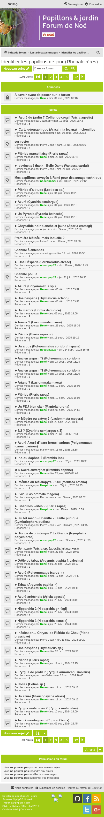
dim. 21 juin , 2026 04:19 (71, 168)
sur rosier (22, 141)
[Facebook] (87, 798)
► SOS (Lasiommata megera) (37, 494)
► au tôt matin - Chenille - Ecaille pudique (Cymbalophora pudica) (46, 520)
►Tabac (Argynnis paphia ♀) (36, 584)
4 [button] (61, 77)
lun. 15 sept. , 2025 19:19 (64, 337)
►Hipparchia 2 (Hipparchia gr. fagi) (41, 609)
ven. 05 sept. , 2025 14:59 (65, 409)
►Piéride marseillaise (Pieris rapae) (41, 153)
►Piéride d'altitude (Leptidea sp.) (39, 190)
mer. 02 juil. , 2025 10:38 (73, 461)
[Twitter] (87, 809)
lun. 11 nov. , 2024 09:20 (71, 639)
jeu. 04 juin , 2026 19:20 (63, 193)
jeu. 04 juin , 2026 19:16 (63, 205)
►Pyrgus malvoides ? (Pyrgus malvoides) (46, 708)
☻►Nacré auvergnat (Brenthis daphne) (44, 470)
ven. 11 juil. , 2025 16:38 (64, 449)
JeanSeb (45, 120)
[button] (38, 77)
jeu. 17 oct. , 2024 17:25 (64, 663)
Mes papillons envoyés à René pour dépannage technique (58, 177)
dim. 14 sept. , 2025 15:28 (65, 361)
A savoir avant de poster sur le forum (42, 95)
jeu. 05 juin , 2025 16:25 (68, 485)
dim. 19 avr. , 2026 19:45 (73, 265)
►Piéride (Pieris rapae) (32, 394)
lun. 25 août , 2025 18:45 (64, 421)
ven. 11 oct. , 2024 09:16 (64, 687)
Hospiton (46, 485)
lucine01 (45, 241)
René (43, 156)
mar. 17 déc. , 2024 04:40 (64, 575)
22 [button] (76, 77)
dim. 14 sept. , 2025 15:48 (74, 349)
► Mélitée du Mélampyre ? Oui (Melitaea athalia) (51, 482)
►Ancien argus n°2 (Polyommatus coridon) (47, 358)
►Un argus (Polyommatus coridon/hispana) (47, 346)
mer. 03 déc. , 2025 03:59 (64, 289)
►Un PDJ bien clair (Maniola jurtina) (42, 406)
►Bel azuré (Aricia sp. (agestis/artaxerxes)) (47, 548)
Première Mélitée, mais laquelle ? (40, 238)
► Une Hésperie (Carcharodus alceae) (43, 262)
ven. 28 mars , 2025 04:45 (72, 525)
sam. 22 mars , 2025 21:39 (74, 540)
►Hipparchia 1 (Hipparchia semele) (41, 621)
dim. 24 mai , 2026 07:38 (67, 229)
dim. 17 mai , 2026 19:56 (71, 253)
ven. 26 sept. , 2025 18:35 (65, 325)
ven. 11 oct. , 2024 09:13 (64, 699)
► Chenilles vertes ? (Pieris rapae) (40, 506)
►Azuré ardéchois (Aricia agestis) (40, 596)
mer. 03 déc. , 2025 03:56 (64, 301)
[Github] (77, 798)
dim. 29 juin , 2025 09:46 (64, 473)
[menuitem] (13, 4)
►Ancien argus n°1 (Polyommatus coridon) (47, 370)
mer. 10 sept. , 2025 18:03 (65, 397)
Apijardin (45, 229)
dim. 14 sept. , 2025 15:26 (65, 373)
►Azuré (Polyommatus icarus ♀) (39, 572)
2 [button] (51, 77)
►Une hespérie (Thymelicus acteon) (41, 298)
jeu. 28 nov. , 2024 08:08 (64, 599)
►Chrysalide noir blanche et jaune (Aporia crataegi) (53, 226)
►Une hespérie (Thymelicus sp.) (39, 648)
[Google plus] (96, 809)
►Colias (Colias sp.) (30, 684)
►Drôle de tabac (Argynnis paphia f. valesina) (49, 560)
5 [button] (66, 77)
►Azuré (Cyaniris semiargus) (36, 202)
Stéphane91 (47, 132)
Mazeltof (28, 806)
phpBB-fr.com (22, 802)
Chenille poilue (26, 274)
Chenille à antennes (29, 250)
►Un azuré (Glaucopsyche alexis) (40, 696)
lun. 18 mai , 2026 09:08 (67, 241)
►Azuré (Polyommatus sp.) (35, 286)
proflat (12, 806)
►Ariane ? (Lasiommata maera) (38, 322)
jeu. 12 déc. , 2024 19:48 (64, 587)
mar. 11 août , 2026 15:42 (68, 120)
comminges (47, 253)
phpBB (23, 796)
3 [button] (56, 77)
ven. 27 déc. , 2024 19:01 (64, 551)
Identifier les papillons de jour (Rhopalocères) (49, 61)
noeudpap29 (48, 180)
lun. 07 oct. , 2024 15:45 (64, 723)
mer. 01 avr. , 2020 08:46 (63, 98)
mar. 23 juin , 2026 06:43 (64, 156)
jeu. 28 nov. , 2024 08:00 (64, 624)
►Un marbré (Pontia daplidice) (38, 310)
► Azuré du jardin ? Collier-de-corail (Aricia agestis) (54, 117)
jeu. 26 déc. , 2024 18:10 (64, 563)
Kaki (43, 98)
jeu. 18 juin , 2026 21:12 (73, 180)
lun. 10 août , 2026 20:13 (71, 132)
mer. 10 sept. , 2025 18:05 (65, 385)
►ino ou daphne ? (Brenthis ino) (39, 458)
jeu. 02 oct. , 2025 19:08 (64, 313)
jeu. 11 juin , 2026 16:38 (72, 277)
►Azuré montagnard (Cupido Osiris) (42, 720)
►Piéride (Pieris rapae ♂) (33, 334)
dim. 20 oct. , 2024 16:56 (64, 651)
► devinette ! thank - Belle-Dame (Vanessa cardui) (52, 165)
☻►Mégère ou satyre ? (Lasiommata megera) (49, 418)
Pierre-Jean (47, 144)
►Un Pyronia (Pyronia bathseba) (39, 214)
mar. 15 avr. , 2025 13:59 (69, 509)
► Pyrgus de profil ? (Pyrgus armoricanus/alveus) (52, 672)
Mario (43, 449)
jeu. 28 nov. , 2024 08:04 (64, 612)
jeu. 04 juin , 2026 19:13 (63, 217)
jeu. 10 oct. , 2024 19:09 (64, 711)
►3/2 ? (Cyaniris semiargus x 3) (38, 430)
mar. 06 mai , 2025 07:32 (71, 497)
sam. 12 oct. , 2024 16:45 (68, 675)
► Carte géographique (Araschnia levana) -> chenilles (55, 129)
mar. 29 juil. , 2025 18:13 (64, 433)
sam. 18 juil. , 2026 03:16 (71, 144)
